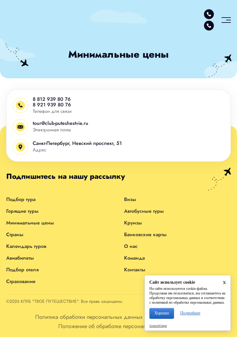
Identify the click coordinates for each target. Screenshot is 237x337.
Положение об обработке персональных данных (118, 326)
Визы (130, 199)
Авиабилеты (20, 257)
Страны (14, 234)
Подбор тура (20, 199)
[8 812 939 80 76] (209, 14)
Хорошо (161, 313)
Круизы (133, 222)
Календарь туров (26, 246)
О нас (131, 246)
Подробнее (190, 313)
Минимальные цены (30, 222)
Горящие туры (22, 211)
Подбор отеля (22, 269)
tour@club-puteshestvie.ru (60, 123)
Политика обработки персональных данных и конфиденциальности (118, 317)
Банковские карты (145, 234)
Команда (134, 257)
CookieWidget (158, 325)
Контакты (134, 269)
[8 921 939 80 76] (209, 26)
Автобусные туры (144, 211)
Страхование (20, 281)
